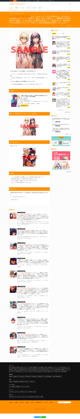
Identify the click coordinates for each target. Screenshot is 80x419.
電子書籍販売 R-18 (40, 376)
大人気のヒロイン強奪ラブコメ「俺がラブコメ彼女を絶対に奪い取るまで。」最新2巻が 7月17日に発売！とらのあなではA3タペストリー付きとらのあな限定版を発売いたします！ (32, 336)
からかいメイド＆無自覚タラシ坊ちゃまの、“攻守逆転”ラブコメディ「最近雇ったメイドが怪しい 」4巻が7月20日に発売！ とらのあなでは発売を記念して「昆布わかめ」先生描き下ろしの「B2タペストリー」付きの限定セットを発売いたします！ (33, 306)
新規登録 (17, 386)
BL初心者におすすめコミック (45, 369)
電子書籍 (38, 0)
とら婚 (26, 0)
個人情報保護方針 (39, 402)
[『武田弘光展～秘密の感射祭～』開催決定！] (54, 89)
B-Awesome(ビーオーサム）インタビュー (22, 371)
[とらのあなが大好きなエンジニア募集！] (61, 169)
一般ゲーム (30, 369)
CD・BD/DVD (17, 367)
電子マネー (27, 381)
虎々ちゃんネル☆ (25, 396)
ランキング (22, 7)
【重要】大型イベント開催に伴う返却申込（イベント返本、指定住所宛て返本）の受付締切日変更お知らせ (61, 129)
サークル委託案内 (12, 386)
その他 (46, 367)
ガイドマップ (45, 402)
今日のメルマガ (32, 371)
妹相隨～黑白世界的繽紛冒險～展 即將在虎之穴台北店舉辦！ (63, 37)
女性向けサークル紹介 (13, 369)
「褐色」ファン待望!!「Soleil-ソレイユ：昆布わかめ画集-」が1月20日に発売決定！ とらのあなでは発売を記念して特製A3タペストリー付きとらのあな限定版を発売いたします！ (33, 261)
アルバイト (53, 0)
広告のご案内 (21, 402)
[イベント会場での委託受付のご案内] (54, 84)
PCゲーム (25, 369)
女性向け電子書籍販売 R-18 (57, 376)
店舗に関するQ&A (22, 381)
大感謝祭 (62, 369)
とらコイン (22, 0)
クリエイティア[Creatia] (28, 391)
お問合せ (51, 402)
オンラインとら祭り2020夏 (56, 369)
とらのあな (11, 0)
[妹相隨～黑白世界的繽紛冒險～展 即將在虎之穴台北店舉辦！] (54, 37)
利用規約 (32, 402)
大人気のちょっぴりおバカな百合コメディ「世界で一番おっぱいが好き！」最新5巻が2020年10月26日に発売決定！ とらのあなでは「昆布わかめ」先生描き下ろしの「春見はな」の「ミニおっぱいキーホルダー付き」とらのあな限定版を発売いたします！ (32, 321)
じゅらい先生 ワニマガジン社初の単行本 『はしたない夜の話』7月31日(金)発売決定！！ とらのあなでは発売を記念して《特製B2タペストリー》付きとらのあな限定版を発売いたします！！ (63, 44)
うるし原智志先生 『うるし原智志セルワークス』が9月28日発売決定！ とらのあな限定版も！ (63, 93)
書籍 (13, 367)
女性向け (16, 7)
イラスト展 (34, 0)
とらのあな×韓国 (20, 369)
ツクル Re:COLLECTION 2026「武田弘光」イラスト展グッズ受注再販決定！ (63, 51)
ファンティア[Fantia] (20, 391)
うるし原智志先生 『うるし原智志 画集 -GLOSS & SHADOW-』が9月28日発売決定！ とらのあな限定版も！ (63, 59)
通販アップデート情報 (42, 371)
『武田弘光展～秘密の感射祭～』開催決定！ (63, 88)
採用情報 (27, 402)
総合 (11, 7)
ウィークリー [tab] (59, 33)
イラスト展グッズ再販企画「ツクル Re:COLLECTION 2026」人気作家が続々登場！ (63, 65)
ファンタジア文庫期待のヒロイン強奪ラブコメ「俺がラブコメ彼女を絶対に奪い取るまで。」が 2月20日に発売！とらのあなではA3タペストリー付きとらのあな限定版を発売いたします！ (33, 350)
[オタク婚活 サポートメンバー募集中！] (61, 159)
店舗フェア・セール (66, 367)
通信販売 (35, 367)
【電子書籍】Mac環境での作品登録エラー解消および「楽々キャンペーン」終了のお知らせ (61, 119)
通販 (17, 0)
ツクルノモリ (67, 369)
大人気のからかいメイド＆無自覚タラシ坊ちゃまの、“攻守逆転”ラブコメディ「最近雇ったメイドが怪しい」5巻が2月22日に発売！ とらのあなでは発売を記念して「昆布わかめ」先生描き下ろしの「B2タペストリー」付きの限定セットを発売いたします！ (33, 291)
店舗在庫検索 (16, 381)
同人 (10, 367)
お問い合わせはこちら (15, 199)
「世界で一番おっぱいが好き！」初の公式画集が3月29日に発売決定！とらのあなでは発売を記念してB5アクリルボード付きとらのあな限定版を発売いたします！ (32, 232)
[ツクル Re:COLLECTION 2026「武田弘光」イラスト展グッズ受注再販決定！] (54, 52)
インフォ (14, 0)
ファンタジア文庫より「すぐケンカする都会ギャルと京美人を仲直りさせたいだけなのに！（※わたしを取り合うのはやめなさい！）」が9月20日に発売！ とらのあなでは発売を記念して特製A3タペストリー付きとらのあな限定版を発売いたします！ (32, 217)
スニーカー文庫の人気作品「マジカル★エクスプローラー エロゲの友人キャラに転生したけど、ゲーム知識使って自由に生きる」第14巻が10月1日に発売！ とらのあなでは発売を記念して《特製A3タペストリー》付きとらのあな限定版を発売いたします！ (63, 102)
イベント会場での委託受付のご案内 (63, 83)
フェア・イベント (26, 367)
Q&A (28, 386)
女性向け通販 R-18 (28, 376)
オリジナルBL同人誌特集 (62, 371)
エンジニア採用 (48, 0)
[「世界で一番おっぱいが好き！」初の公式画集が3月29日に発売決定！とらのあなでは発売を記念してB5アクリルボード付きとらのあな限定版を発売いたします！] (13, 231)
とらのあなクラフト (12, 391)
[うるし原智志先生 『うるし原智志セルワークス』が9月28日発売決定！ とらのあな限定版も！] (54, 94)
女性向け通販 (22, 376)
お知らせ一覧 (11, 396)
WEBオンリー (30, 0)
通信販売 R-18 (16, 376)
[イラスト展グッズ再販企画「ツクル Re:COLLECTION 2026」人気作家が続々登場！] (54, 65)
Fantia (37, 371)
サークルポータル (42, 0)
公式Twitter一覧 (31, 396)
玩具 (21, 367)
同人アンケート (12, 371)
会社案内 (16, 402)
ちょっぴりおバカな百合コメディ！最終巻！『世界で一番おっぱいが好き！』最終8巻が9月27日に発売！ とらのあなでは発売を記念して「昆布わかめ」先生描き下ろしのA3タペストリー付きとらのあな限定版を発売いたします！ (33, 247)
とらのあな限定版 (40, 367)
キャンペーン (55, 367)
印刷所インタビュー (50, 371)
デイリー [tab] (54, 33)
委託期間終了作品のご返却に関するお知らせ (61, 124)
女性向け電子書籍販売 (48, 376)
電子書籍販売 (34, 376)
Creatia (56, 371)
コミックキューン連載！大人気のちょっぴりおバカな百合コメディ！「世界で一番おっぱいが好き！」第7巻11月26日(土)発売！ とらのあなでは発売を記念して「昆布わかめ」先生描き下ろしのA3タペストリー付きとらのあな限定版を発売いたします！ (32, 275)
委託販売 (11, 402)
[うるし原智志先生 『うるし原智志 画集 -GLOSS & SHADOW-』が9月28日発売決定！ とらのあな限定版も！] (54, 58)
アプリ (39, 369)
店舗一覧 (11, 381)
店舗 (19, 0)
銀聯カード (32, 381)
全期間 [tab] (63, 33)
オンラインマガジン (18, 396)
